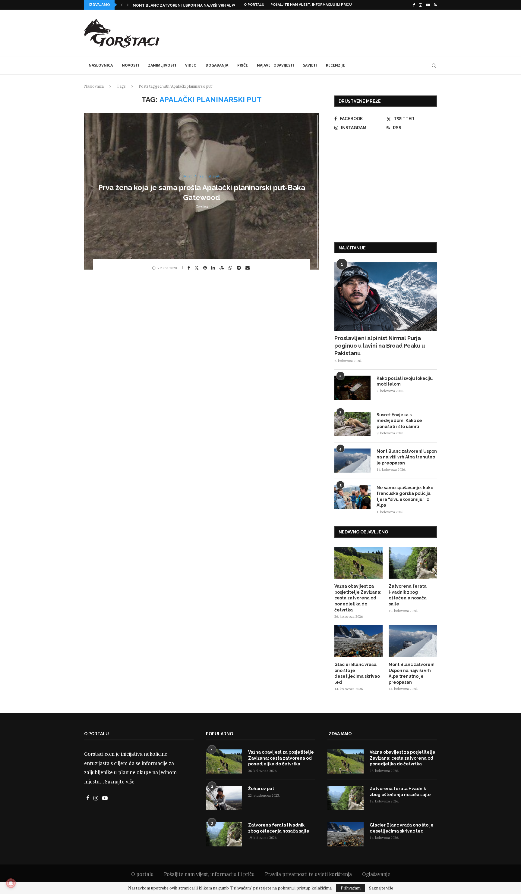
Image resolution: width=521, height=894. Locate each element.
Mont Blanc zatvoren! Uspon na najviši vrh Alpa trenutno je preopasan (407, 457)
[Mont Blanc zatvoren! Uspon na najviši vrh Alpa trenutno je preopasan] (352, 461)
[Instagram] (420, 5)
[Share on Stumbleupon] (222, 268)
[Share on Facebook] (189, 268)
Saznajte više (119, 781)
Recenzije (335, 65)
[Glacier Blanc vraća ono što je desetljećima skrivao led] (358, 641)
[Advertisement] (327, 32)
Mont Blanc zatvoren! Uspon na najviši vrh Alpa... (186, 5)
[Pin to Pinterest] (205, 268)
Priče (242, 65)
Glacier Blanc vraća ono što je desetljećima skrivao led (357, 673)
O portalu (254, 5)
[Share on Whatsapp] (231, 268)
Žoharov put (261, 788)
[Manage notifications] (11, 883)
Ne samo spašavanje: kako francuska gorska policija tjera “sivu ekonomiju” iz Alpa (405, 496)
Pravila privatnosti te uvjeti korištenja (308, 874)
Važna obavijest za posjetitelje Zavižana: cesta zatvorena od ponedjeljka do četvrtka (357, 598)
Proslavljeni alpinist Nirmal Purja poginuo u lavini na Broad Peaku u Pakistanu (379, 345)
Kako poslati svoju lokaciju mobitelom (405, 381)
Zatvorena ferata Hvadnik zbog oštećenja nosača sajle (408, 595)
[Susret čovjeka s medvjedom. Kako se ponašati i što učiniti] (352, 424)
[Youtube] (428, 5)
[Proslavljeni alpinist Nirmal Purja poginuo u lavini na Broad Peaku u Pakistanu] (385, 296)
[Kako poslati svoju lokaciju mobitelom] (352, 388)
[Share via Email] (248, 268)
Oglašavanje (376, 874)
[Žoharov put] (224, 798)
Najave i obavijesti (275, 65)
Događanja (217, 65)
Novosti (130, 65)
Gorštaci (201, 206)
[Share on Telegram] (239, 268)
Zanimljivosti (162, 65)
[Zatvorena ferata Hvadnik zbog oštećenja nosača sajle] (413, 563)
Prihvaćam (351, 888)
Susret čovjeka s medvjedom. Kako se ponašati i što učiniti (399, 420)
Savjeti (310, 65)
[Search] (434, 65)
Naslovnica (101, 65)
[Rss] (435, 5)
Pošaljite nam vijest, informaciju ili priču (311, 5)
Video (191, 65)
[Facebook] (414, 5)
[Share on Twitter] (197, 267)
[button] (121, 5)
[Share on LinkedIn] (213, 268)
